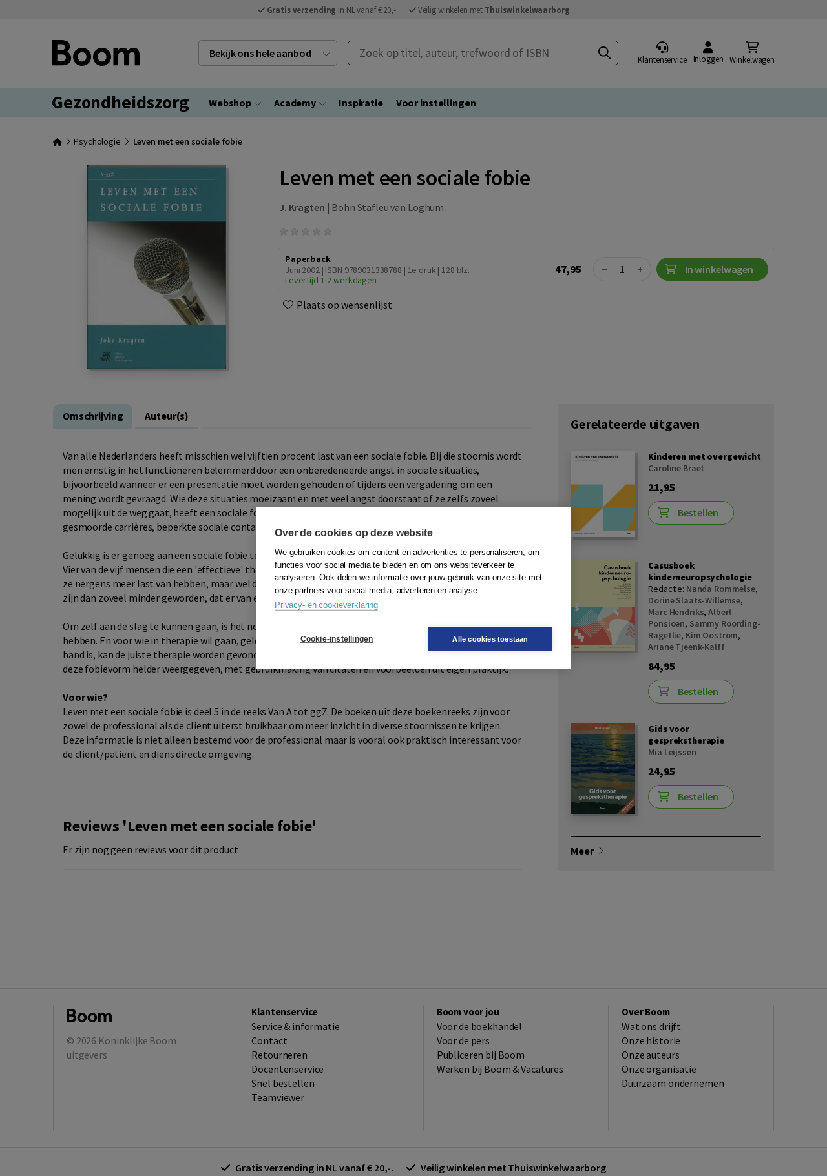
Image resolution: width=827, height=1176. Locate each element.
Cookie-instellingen (336, 639)
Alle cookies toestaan (490, 638)
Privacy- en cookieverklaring (326, 605)
